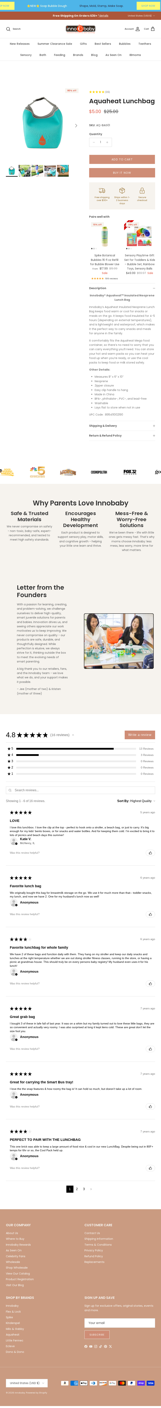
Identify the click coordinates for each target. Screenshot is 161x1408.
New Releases (20, 44)
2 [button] (77, 1189)
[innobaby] (80, 29)
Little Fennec (14, 1340)
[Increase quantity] (108, 142)
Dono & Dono (15, 1352)
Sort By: (123, 801)
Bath (42, 55)
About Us (12, 1233)
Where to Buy (15, 1239)
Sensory (26, 55)
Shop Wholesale (17, 1268)
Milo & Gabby (15, 1329)
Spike (9, 1317)
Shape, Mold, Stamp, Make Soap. (101, 6)
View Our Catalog (18, 1274)
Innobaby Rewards (18, 1245)
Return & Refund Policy (105, 436)
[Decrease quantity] (92, 142)
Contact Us (92, 1233)
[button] (73, 735)
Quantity (95, 134)
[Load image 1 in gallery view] (43, 123)
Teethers (144, 44)
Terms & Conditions (98, 1245)
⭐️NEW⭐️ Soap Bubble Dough (47, 6)
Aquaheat (12, 1335)
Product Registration (20, 1279)
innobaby (20, 1392)
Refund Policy (93, 1256)
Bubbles (125, 44)
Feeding (59, 55)
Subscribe (97, 1334)
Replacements (94, 1262)
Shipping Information (98, 1239)
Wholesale (13, 1262)
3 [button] (84, 1189)
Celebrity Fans (15, 1256)
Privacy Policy (93, 1250)
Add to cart (122, 159)
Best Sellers (103, 44)
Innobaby (12, 1306)
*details (103, 16)
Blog (94, 55)
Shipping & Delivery (103, 426)
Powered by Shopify (36, 1392)
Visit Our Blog (15, 1285)
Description (97, 288)
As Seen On (113, 55)
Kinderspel (13, 1323)
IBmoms (135, 55)
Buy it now (122, 173)
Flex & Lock (13, 1312)
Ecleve (10, 1346)
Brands (78, 55)
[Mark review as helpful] (150, 853)
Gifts (83, 44)
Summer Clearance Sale (55, 44)
